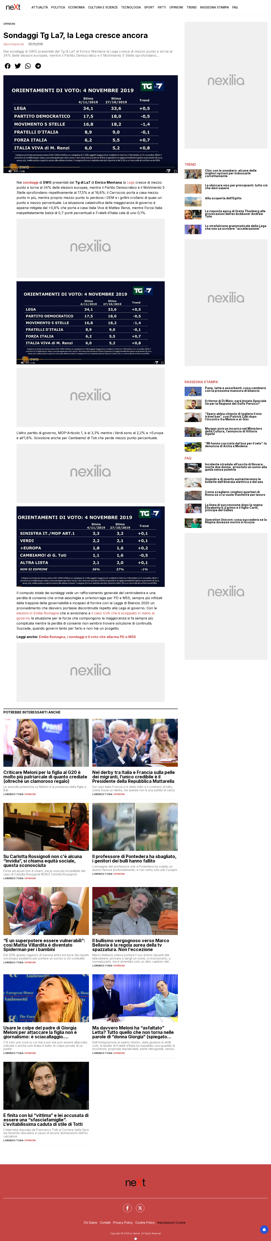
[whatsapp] (28, 69)
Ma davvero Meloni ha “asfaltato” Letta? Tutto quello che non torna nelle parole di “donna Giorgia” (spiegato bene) (133, 1032)
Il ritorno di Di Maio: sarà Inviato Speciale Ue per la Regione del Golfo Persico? (235, 402)
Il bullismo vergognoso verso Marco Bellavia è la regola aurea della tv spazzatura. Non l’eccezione (130, 945)
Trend (192, 7)
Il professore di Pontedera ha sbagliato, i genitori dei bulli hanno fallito (134, 858)
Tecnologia (131, 7)
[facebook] (7, 69)
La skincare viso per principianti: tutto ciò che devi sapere (236, 186)
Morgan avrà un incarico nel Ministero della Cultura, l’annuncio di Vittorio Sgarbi (233, 431)
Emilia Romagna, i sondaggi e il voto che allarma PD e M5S (87, 637)
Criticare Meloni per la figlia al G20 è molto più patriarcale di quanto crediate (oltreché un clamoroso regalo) (45, 776)
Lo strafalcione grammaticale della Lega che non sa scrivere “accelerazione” (235, 227)
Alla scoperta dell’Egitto (223, 198)
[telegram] (38, 69)
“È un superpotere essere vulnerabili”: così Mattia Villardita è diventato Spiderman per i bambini (44, 945)
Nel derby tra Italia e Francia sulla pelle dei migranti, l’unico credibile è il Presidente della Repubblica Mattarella (133, 776)
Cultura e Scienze (103, 7)
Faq (235, 7)
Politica (58, 7)
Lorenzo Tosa (13, 794)
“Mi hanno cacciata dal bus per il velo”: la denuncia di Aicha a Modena (236, 444)
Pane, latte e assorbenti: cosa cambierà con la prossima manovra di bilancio (235, 389)
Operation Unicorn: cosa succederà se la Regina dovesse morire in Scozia (236, 521)
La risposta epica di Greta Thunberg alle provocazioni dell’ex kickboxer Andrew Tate (235, 214)
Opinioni (176, 7)
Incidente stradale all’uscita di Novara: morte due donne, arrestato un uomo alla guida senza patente (236, 467)
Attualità (40, 7)
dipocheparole (13, 44)
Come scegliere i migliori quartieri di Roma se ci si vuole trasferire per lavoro (235, 493)
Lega (130, 182)
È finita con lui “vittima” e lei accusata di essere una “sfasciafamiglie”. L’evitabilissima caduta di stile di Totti (45, 1119)
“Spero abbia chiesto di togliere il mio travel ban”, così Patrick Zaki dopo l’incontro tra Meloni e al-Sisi (233, 417)
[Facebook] (125, 1205)
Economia (76, 7)
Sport (149, 7)
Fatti (162, 7)
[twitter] (18, 69)
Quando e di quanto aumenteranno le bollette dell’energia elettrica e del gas (234, 480)
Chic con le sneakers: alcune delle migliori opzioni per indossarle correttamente (231, 173)
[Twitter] (137, 1205)
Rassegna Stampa (214, 7)
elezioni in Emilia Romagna (38, 613)
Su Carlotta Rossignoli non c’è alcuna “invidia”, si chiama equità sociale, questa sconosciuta (42, 861)
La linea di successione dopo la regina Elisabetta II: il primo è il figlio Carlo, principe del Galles (234, 508)
